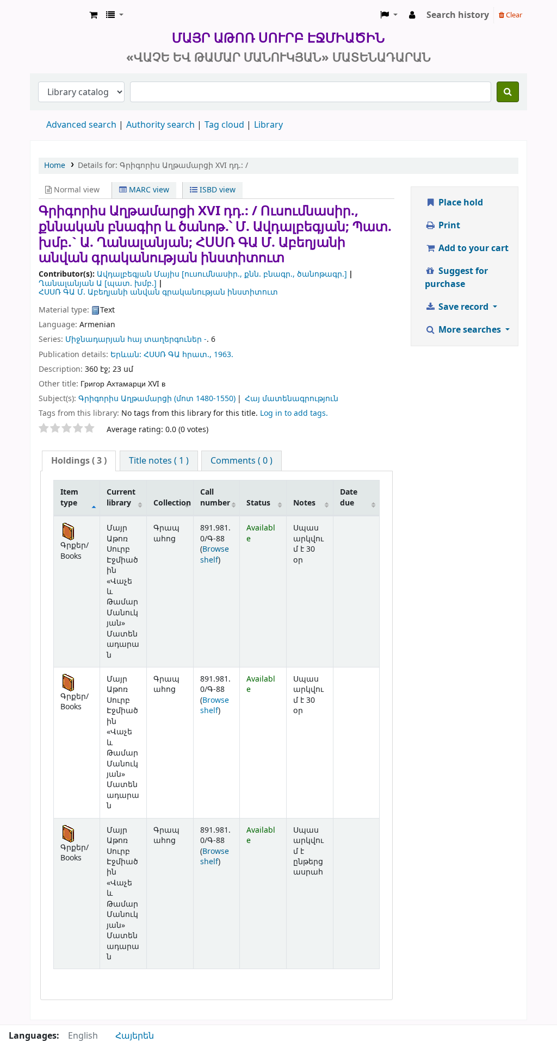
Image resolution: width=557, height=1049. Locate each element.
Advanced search (81, 125)
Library (268, 125)
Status (258, 503)
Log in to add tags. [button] (294, 413)
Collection (172, 503)
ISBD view (216, 190)
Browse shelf (214, 554)
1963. (223, 354)
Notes (304, 503)
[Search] (508, 92)
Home (54, 165)
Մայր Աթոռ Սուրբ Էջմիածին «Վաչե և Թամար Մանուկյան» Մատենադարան (57, 15)
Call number (215, 497)
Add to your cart (472, 248)
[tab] (79, 461)
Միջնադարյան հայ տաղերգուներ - (136, 339)
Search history (457, 15)
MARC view (148, 190)
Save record (463, 307)
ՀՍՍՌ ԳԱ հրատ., (178, 354)
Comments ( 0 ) (242, 460)
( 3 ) (79, 460)
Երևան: (125, 354)
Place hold (459, 202)
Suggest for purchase (456, 278)
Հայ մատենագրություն (291, 398)
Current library (121, 497)
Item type (69, 497)
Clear (513, 15)
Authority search (160, 125)
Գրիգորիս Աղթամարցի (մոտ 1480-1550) (157, 398)
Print (448, 225)
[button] (93, 15)
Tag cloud (224, 125)
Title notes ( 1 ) (159, 460)
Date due (348, 497)
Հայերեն (134, 1035)
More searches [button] (469, 329)
